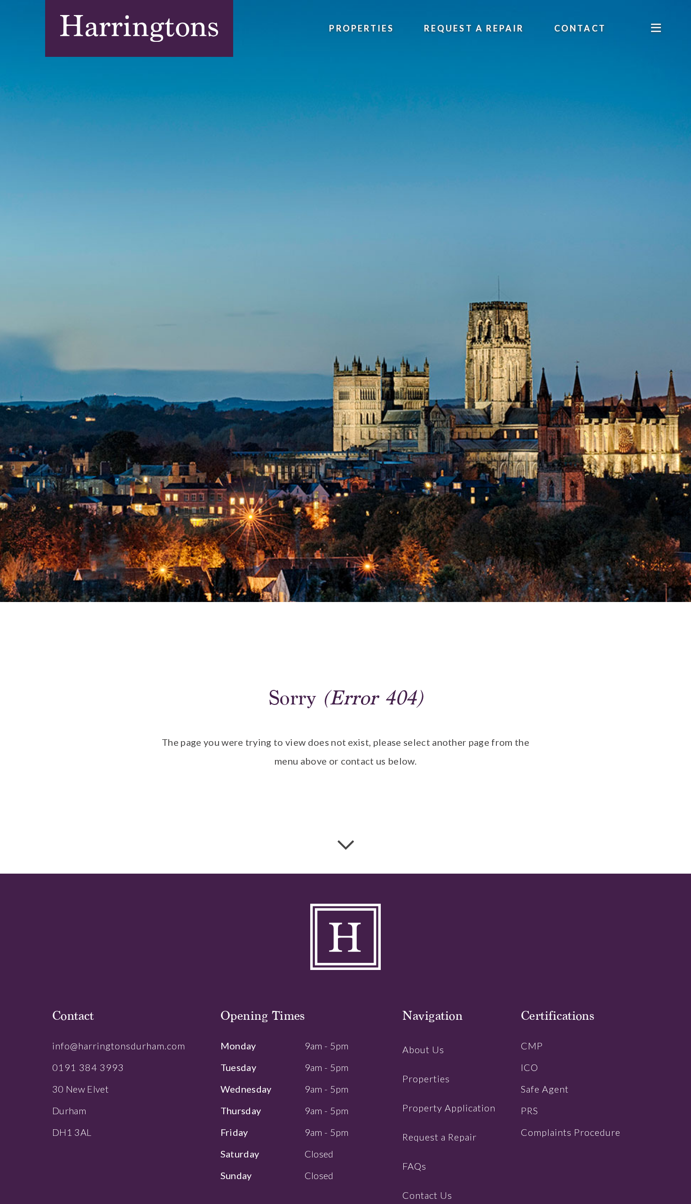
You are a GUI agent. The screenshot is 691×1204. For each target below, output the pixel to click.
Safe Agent (545, 1089)
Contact (580, 28)
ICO (529, 1067)
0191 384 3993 (88, 1067)
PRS (529, 1110)
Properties (361, 28)
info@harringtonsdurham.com (118, 1045)
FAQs (414, 1166)
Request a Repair (474, 28)
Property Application (448, 1107)
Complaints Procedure (570, 1132)
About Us (423, 1049)
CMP (532, 1045)
